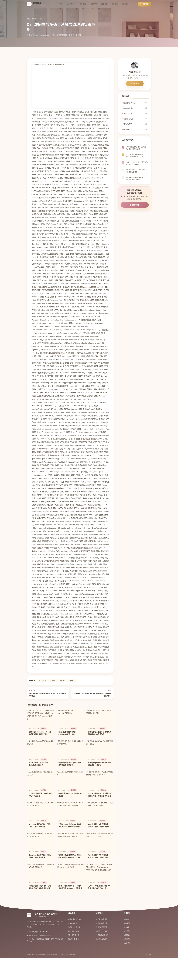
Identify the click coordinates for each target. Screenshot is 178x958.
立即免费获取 (135, 205)
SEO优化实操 (135, 113)
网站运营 (53, 680)
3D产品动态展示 (73, 931)
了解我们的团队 (134, 83)
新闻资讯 (125, 4)
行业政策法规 (135, 129)
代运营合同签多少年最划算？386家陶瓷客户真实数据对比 (136, 178)
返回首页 (127, 919)
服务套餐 (104, 4)
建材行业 (62, 680)
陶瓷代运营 (42, 680)
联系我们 (127, 939)
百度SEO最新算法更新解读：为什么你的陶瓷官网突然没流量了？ (136, 155)
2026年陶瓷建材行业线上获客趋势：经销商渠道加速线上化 (136, 148)
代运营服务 (70, 4)
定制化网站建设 (73, 923)
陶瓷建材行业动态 (135, 103)
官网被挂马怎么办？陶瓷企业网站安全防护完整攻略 (136, 171)
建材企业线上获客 (102, 931)
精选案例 (94, 4)
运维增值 (83, 4)
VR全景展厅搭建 (73, 935)
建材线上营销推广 (74, 939)
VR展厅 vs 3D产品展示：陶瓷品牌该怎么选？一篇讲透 (137, 163)
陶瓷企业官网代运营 (74, 919)
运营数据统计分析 (102, 923)
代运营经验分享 (135, 119)
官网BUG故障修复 (102, 935)
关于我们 (114, 4)
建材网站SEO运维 (102, 939)
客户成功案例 (135, 124)
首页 (61, 4)
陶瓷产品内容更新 (102, 927)
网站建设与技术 (135, 108)
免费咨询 (146, 4)
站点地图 (127, 943)
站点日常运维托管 (74, 927)
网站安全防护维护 (102, 919)
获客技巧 (72, 680)
